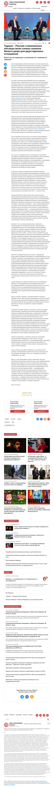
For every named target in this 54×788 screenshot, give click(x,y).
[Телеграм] (5, 64)
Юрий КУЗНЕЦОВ (12, 43)
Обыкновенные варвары (13, 560)
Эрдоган (7, 422)
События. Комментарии (11, 606)
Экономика (27, 8)
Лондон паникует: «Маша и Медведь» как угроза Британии (24, 599)
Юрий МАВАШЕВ (36, 506)
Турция (7, 419)
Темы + (5, 8)
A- (45, 43)
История (33, 8)
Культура (25, 714)
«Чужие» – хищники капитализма (16, 596)
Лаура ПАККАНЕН (13, 481)
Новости (15, 8)
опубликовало (41, 129)
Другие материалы (10, 434)
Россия (13, 419)
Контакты (35, 723)
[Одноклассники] (5, 71)
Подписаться (17, 411)
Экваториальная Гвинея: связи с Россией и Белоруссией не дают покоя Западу (38, 484)
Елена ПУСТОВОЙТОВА (37, 454)
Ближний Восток (9, 425)
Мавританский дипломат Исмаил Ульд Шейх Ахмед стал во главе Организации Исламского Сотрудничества (27, 635)
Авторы (31, 723)
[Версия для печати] (49, 43)
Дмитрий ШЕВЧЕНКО (13, 454)
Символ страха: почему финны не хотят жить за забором (15, 483)
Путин (19, 419)
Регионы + (10, 8)
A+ (43, 43)
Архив (39, 723)
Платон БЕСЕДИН (14, 575)
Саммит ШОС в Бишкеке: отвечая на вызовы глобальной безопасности (39, 509)
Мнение (38, 8)
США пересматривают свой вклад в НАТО (19, 668)
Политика (21, 8)
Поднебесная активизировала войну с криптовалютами (23, 552)
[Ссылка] (5, 75)
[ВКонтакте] (5, 68)
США (13, 422)
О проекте (26, 723)
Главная (6, 714)
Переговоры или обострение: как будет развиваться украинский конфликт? (14, 457)
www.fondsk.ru (42, 782)
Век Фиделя (9, 593)
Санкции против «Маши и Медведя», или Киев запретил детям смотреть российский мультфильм (14, 510)
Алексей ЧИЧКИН (36, 481)
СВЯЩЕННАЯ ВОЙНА (44, 8)
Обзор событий (14, 610)
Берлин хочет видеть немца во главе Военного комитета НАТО (25, 671)
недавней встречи (19, 98)
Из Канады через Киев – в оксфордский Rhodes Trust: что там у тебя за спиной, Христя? (37, 458)
